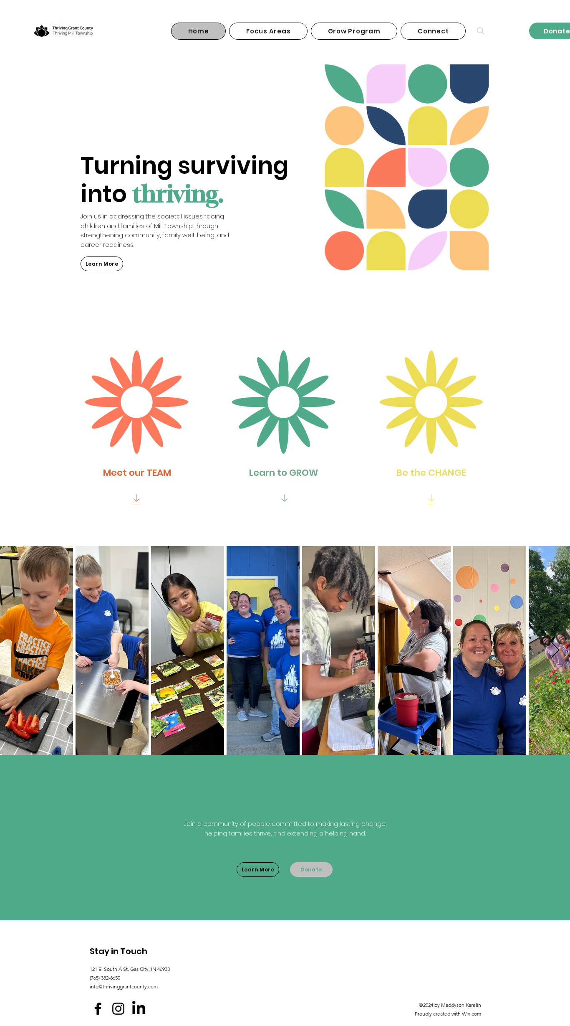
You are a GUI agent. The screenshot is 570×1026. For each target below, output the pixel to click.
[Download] (136, 499)
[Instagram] (118, 1009)
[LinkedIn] (139, 1009)
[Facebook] (98, 1009)
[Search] (480, 31)
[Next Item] (555, 651)
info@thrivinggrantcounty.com (124, 986)
